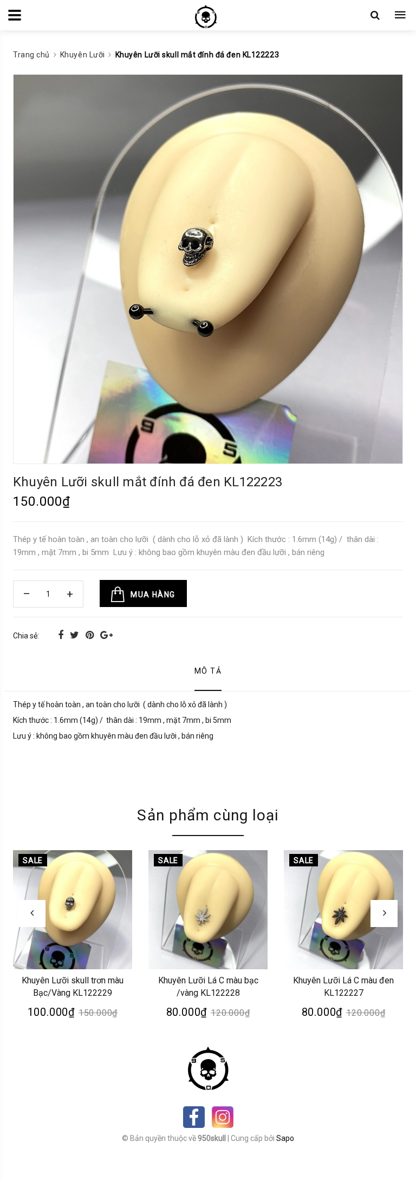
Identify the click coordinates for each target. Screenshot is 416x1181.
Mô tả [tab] (208, 671)
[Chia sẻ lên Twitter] (75, 635)
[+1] (106, 635)
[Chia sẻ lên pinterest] (91, 635)
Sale (32, 860)
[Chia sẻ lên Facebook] (62, 635)
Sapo (285, 1138)
